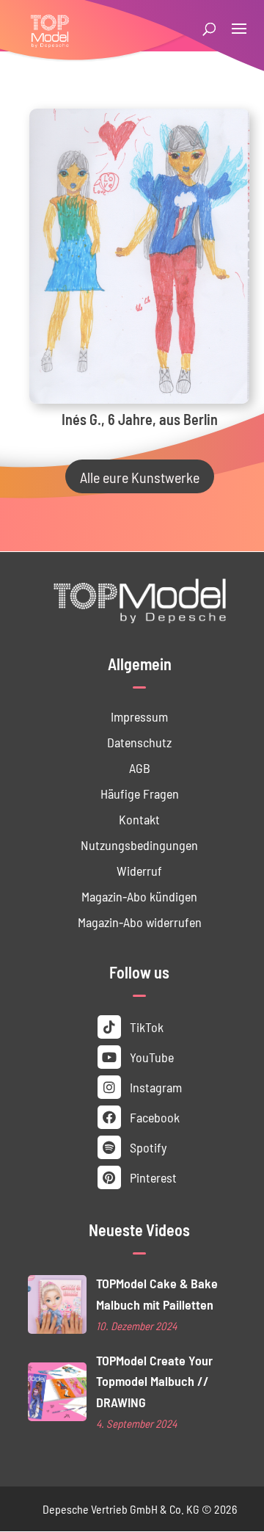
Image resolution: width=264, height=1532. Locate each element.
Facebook (153, 1116)
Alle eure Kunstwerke (139, 476)
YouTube (150, 1056)
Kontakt (139, 818)
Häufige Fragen (139, 793)
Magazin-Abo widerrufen (140, 921)
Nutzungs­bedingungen (139, 844)
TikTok (145, 1026)
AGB (139, 767)
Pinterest (152, 1177)
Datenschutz (139, 741)
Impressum (139, 716)
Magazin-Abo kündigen (139, 895)
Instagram (154, 1086)
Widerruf (139, 870)
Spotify (146, 1147)
